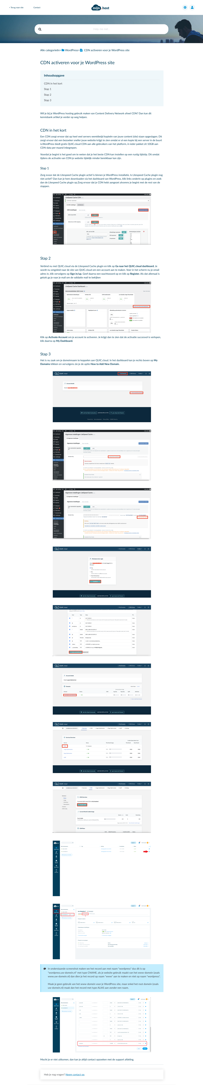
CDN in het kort (53, 83)
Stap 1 (47, 89)
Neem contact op (75, 1074)
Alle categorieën (50, 50)
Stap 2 (47, 94)
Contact (36, 7)
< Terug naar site (16, 7)
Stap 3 (47, 100)
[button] (185, 7)
